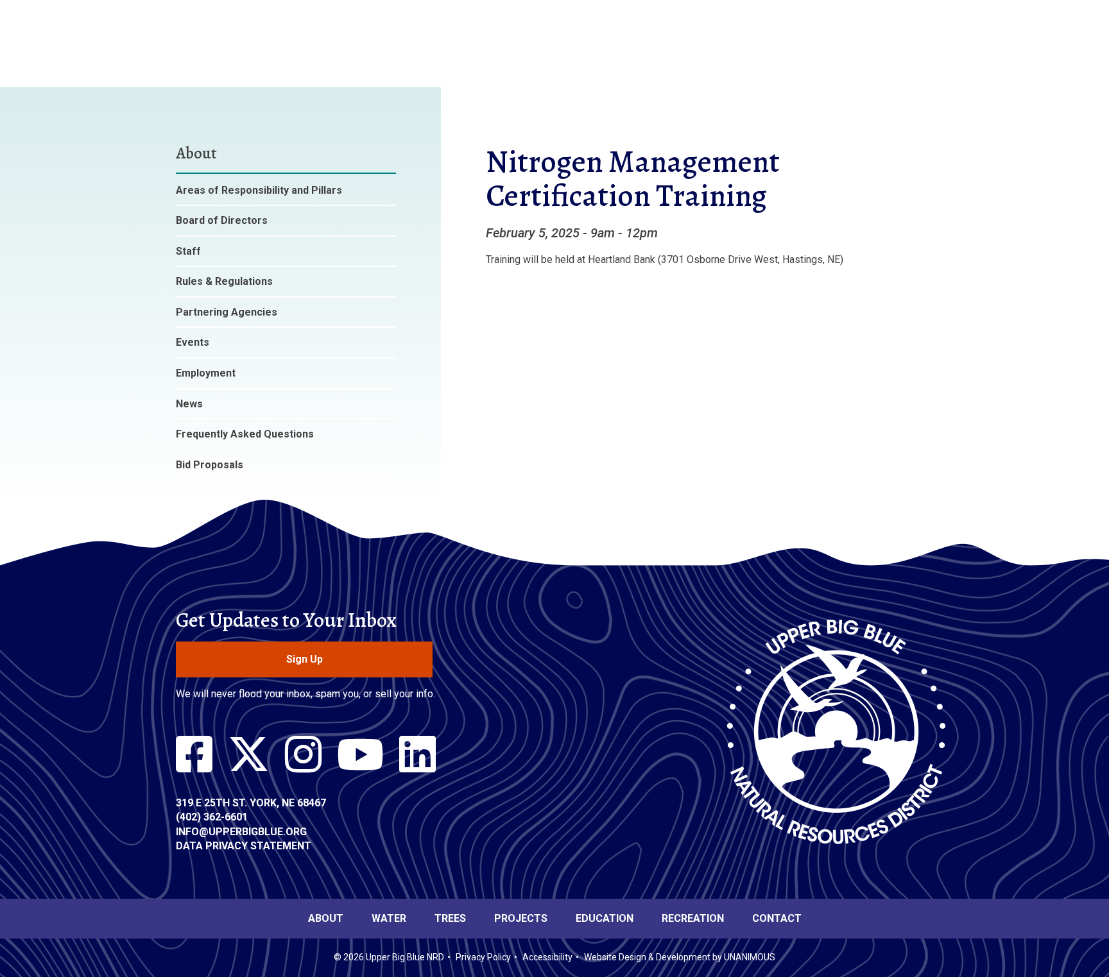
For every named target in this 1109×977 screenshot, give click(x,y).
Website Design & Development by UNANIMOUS (679, 957)
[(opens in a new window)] (194, 755)
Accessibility (547, 957)
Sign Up (304, 659)
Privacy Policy (483, 957)
